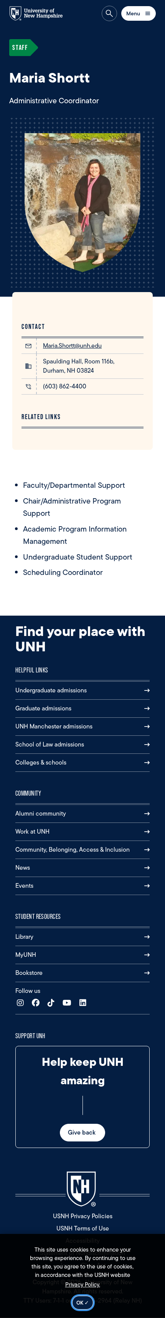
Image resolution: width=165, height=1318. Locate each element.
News (22, 867)
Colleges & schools (40, 762)
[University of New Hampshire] (40, 13)
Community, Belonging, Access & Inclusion (72, 849)
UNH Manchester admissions (53, 726)
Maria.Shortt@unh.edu (72, 345)
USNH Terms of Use (82, 1228)
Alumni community (40, 813)
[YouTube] (68, 1003)
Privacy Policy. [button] (82, 1284)
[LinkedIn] (84, 1003)
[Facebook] (37, 1003)
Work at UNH (32, 831)
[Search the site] (109, 13)
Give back (82, 1132)
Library (24, 936)
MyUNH (25, 954)
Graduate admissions (43, 708)
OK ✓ (82, 1302)
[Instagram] (22, 1003)
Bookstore (29, 972)
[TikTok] (52, 1003)
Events (24, 885)
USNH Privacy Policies (82, 1216)
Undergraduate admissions (51, 690)
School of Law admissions (49, 744)
